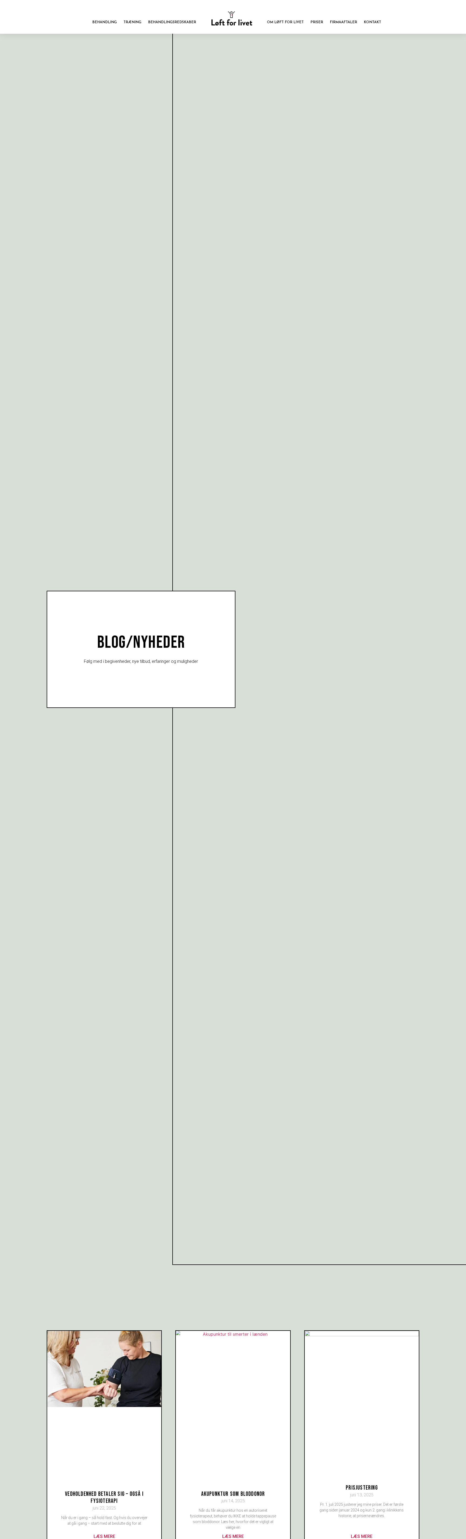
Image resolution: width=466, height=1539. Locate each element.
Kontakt (372, 22)
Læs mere (104, 1536)
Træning (132, 22)
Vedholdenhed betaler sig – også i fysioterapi (104, 1497)
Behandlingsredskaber (172, 22)
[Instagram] (384, 10)
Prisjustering (362, 1487)
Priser (316, 22)
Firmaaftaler (343, 22)
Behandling (104, 22)
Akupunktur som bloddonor (233, 1494)
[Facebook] (377, 10)
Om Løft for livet (285, 22)
